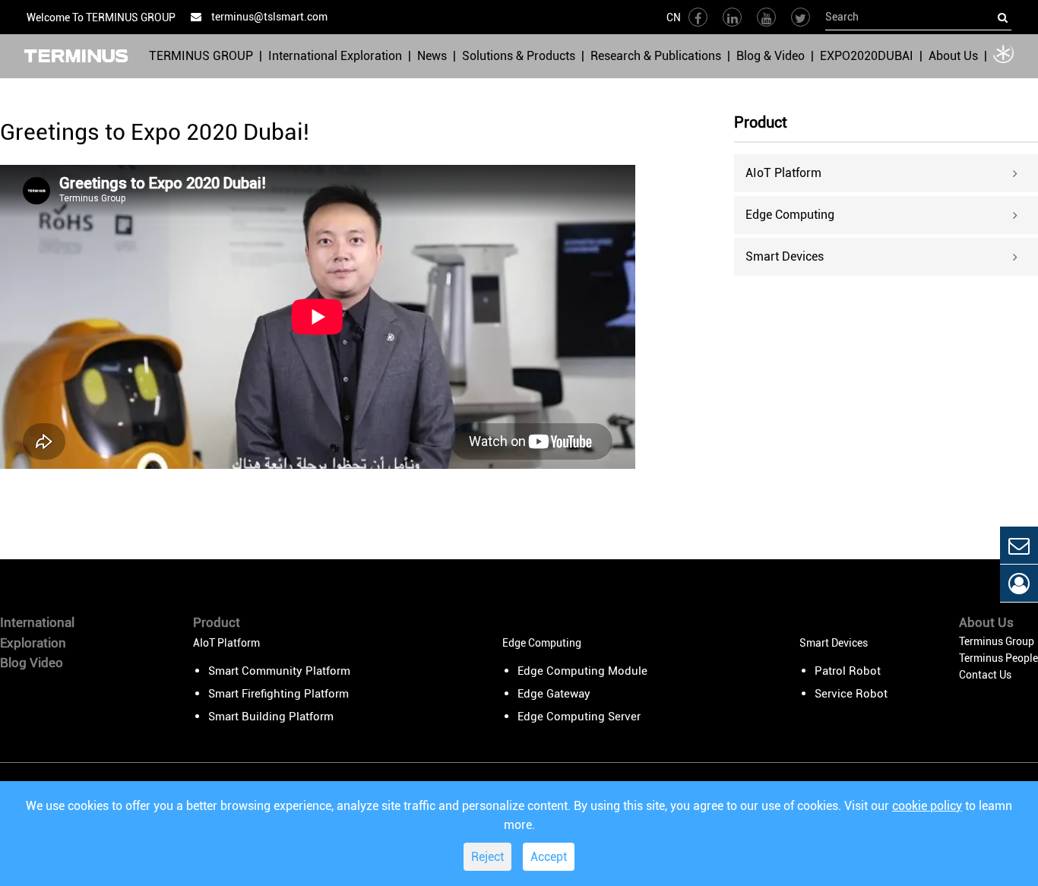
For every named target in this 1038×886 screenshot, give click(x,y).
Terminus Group (996, 641)
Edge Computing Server (579, 716)
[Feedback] (1019, 583)
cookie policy (927, 806)
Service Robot (851, 694)
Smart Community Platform (279, 671)
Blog (13, 662)
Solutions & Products (518, 56)
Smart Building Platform (271, 716)
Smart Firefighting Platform (278, 694)
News (432, 56)
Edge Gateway (553, 694)
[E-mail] (1019, 545)
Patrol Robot (848, 671)
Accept (548, 857)
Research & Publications (655, 56)
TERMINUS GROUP (201, 56)
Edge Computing (789, 214)
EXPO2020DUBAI (866, 56)
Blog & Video (770, 56)
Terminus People (998, 658)
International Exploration (335, 56)
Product (760, 123)
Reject (487, 857)
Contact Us (985, 675)
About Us (953, 56)
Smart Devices (784, 256)
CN (673, 17)
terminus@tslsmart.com (268, 17)
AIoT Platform (783, 173)
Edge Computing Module (582, 671)
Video (46, 662)
